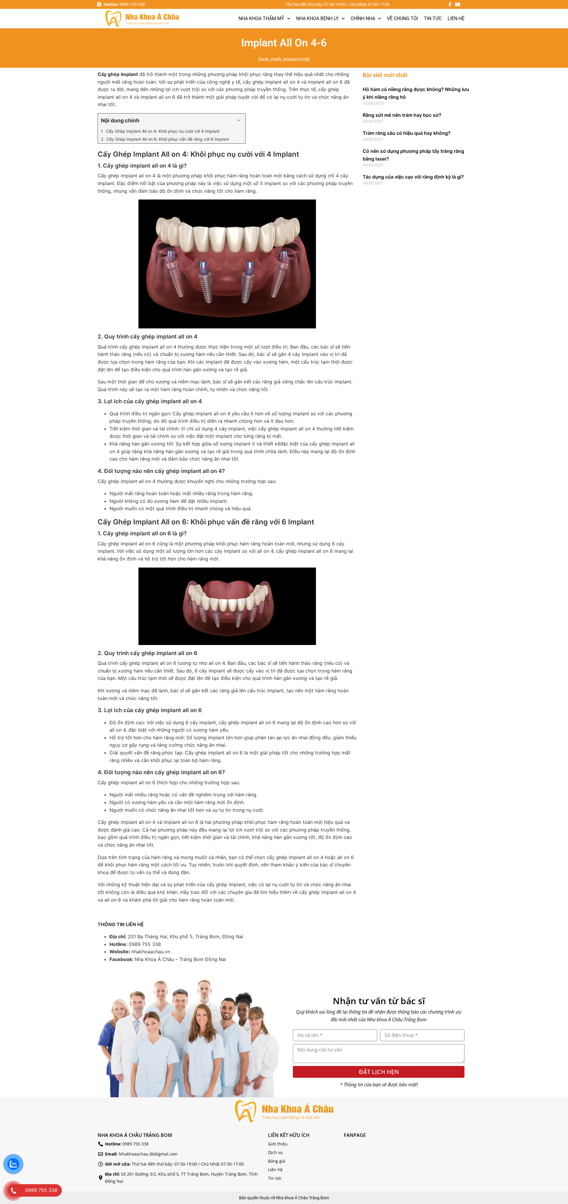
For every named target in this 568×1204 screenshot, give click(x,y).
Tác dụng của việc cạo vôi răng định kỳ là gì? (413, 177)
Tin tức (433, 18)
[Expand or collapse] (238, 120)
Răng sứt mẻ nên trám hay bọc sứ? (402, 115)
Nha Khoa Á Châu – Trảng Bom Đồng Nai (180, 959)
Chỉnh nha (363, 18)
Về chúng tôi (402, 18)
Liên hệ (456, 18)
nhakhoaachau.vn (150, 952)
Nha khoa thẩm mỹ (261, 18)
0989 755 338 (145, 944)
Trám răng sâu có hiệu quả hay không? (407, 133)
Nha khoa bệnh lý (317, 18)
